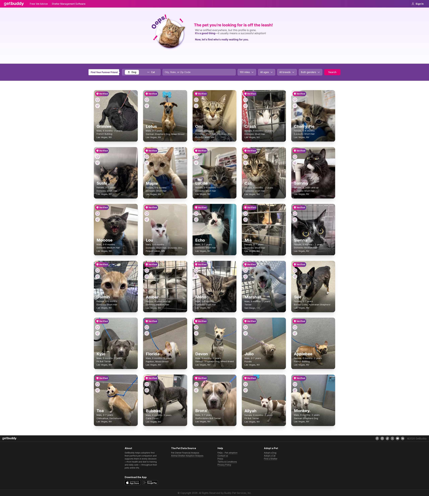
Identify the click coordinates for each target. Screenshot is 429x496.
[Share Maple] (146, 162)
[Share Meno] (196, 276)
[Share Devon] (196, 333)
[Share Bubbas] (146, 390)
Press (220, 458)
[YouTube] (397, 438)
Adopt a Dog (270, 452)
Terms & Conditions (227, 461)
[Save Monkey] (295, 384)
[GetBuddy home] (14, 4)
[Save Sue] (295, 270)
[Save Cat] (245, 156)
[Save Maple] (146, 156)
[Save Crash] (245, 99)
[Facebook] (377, 438)
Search (332, 72)
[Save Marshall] (245, 270)
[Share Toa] (97, 390)
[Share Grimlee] (97, 106)
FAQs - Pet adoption (227, 452)
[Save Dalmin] (97, 270)
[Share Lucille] (196, 162)
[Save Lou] (146, 213)
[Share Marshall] (245, 276)
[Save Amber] (146, 270)
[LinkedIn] (403, 438)
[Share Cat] (245, 162)
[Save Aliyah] (245, 384)
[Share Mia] (245, 219)
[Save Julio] (245, 327)
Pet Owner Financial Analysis (185, 452)
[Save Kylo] (97, 327)
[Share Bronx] (196, 390)
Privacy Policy (224, 465)
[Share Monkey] (295, 390)
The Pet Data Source (183, 448)
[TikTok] (387, 438)
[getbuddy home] (9, 438)
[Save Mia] (245, 213)
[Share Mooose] (97, 219)
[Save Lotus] (146, 99)
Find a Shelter (270, 458)
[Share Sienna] (295, 219)
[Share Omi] (196, 106)
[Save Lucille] (196, 156)
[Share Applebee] (295, 333)
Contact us (223, 455)
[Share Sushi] (97, 162)
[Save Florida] (146, 327)
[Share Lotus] (146, 106)
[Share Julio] (245, 333)
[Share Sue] (295, 276)
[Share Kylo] (97, 333)
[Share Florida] (146, 333)
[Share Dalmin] (97, 276)
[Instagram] (382, 438)
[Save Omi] (196, 99)
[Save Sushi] (97, 156)
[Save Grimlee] (97, 99)
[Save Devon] (196, 327)
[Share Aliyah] (245, 390)
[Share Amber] (146, 276)
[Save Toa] (97, 384)
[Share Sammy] (295, 162)
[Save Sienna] (295, 213)
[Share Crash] (245, 106)
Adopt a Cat (269, 455)
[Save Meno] (196, 270)
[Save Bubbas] (146, 384)
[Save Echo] (196, 213)
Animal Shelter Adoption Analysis (187, 455)
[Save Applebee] (295, 327)
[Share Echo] (196, 219)
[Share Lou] (146, 219)
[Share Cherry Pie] (295, 106)
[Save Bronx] (196, 384)
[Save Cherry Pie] (295, 99)
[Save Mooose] (97, 213)
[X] (392, 438)
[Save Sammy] (295, 156)
